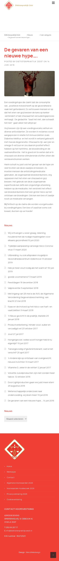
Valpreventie (14, 288)
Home (9, 466)
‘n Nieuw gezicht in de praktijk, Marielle (27, 315)
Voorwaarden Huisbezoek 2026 (20, 488)
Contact (10, 477)
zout (10, 334)
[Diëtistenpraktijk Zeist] (18, 5)
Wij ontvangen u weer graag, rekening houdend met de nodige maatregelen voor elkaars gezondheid (29, 236)
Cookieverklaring (14, 499)
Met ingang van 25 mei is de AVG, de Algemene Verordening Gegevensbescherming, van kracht (31, 297)
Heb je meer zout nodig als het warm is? (27, 267)
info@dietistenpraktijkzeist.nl (19, 530)
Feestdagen (14, 282)
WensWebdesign (33, 552)
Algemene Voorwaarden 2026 (20, 483)
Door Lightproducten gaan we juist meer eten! (31, 382)
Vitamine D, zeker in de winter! (22, 367)
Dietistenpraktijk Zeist (29, 61)
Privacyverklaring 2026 (17, 494)
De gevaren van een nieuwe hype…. (25, 400)
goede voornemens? (18, 276)
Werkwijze (11, 471)
